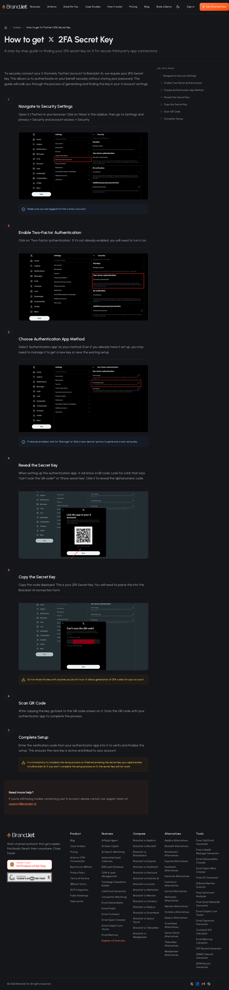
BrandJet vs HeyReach (145, 866)
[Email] (203, 984)
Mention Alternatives (176, 906)
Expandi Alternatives (176, 861)
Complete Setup (172, 118)
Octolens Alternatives (177, 912)
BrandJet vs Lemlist (144, 884)
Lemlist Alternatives (176, 891)
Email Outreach (111, 914)
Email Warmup (110, 934)
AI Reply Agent (110, 840)
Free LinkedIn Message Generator (207, 851)
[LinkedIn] (197, 984)
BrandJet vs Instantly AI (146, 878)
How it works (115, 6)
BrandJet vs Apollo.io (144, 840)
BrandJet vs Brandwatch (140, 853)
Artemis (51, 6)
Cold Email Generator (114, 891)
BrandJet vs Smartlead (146, 912)
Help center (77, 901)
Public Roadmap (79, 895)
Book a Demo (164, 6)
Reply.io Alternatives (176, 917)
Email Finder (109, 908)
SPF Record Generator (208, 948)
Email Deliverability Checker (207, 861)
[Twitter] (192, 984)
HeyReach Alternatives (171, 868)
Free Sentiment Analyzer (205, 894)
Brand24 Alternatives (176, 846)
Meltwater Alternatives (171, 898)
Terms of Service (79, 878)
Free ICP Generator (207, 877)
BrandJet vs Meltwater (146, 889)
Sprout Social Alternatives (172, 934)
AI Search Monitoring (113, 851)
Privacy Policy (77, 872)
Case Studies (92, 6)
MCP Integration (79, 889)
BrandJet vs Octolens (145, 901)
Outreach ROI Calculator (204, 931)
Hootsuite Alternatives (177, 876)
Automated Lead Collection (111, 859)
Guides (17, 27)
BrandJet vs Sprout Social (143, 920)
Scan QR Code (170, 111)
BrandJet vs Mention (144, 895)
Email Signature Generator (205, 922)
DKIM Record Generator (203, 965)
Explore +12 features (113, 940)
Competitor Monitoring (114, 897)
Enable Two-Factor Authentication (181, 82)
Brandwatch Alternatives (171, 853)
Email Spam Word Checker (206, 870)
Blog (146, 6)
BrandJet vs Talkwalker (146, 927)
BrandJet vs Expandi (144, 861)
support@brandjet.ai (22, 803)
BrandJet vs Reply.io (144, 907)
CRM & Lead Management (109, 874)
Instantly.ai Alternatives (171, 883)
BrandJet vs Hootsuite (145, 872)
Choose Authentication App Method (182, 90)
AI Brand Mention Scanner (205, 885)
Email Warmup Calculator (204, 941)
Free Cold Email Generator (205, 842)
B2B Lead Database (112, 866)
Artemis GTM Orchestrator (77, 859)
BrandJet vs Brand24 (144, 846)
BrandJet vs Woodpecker (140, 935)
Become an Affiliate (81, 866)
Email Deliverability (112, 902)
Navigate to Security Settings (178, 75)
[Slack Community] (208, 984)
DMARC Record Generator (204, 956)
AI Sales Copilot (110, 846)
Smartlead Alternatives (171, 925)
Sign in (190, 6)
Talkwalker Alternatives (171, 944)
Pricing (133, 6)
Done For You (71, 6)
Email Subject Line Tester (112, 927)
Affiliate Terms (78, 884)
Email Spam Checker (113, 919)
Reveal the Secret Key (175, 97)
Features (35, 6)
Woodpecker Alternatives (171, 953)
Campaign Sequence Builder (114, 883)
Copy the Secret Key (174, 104)
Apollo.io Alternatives (176, 840)
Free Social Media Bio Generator (208, 904)
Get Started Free (216, 6)
